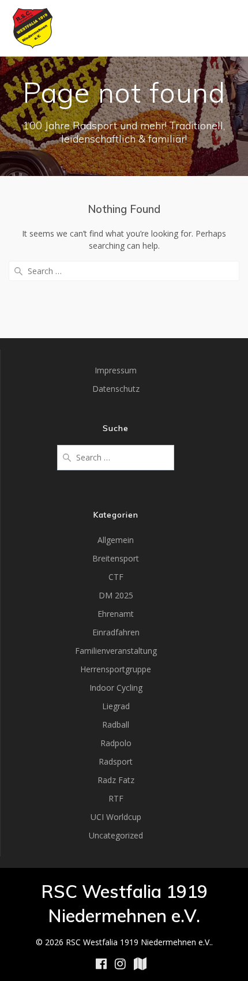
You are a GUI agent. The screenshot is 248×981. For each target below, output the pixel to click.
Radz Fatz (115, 779)
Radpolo (115, 742)
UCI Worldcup (116, 816)
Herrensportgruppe (115, 669)
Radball (115, 724)
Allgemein (115, 539)
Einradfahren (116, 632)
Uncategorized (116, 835)
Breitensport (115, 558)
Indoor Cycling (115, 687)
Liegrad (116, 706)
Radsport (116, 761)
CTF (115, 576)
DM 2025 (116, 595)
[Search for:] (124, 271)
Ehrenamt (115, 613)
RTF (115, 798)
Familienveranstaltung (116, 650)
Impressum (116, 370)
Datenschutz (116, 388)
